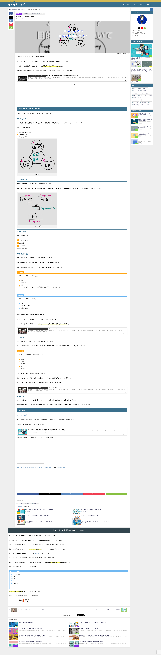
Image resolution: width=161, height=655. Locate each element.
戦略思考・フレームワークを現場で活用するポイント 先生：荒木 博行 (35, 467)
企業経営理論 (18, 13)
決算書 (150, 102)
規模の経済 (142, 104)
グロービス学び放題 (22, 415)
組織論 (148, 104)
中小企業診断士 (33, 13)
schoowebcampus (61, 467)
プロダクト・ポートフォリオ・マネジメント (140, 97)
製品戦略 (134, 95)
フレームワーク (41, 13)
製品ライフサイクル (148, 95)
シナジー (145, 88)
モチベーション (136, 102)
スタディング (38, 553)
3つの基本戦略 (143, 102)
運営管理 (140, 95)
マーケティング (136, 90)
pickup (140, 88)
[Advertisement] (45, 95)
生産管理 (134, 88)
